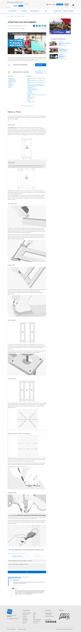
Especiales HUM (57, 10)
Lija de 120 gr (29, 92)
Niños (34, 616)
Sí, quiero (21, 5)
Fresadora (10, 82)
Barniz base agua (30, 93)
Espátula (9, 86)
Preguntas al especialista (17, 556)
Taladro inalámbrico (11, 79)
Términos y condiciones (11, 629)
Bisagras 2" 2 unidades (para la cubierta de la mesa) (36, 94)
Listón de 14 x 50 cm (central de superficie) (35, 84)
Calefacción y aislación (27, 613)
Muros (34, 614)
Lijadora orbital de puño (12, 80)
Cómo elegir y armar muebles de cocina (63, 50)
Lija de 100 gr (29, 91)
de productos (34, 10)
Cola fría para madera (31, 86)
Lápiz (28, 99)
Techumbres (35, 622)
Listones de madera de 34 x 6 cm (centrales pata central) (36, 83)
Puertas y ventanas (36, 621)
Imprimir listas (39, 72)
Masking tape (29, 98)
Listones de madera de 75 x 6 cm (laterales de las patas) (36, 79)
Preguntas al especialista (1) (14, 577)
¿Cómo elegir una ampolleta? (62, 57)
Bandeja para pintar (30, 101)
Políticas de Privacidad (22, 629)
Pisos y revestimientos (37, 619)
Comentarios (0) (25, 577)
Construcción (25, 614)
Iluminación (25, 621)
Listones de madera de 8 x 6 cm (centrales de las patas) (36, 81)
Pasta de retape (30, 87)
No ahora (15, 5)
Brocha (9, 87)
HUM (23, 10)
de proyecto (12, 10)
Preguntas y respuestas (68, 10)
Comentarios (36, 556)
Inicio (8, 16)
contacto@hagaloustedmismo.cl (13, 618)
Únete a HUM (59, 4)
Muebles (34, 613)
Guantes (29, 95)
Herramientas (25, 619)
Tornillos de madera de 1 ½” (32, 90)
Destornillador (10, 85)
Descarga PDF (39, 64)
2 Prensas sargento (11, 81)
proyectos (12, 16)
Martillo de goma (11, 78)
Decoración (25, 616)
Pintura (28, 100)
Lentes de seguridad (31, 97)
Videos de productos (49, 613)
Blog (46, 10)
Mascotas (24, 622)
